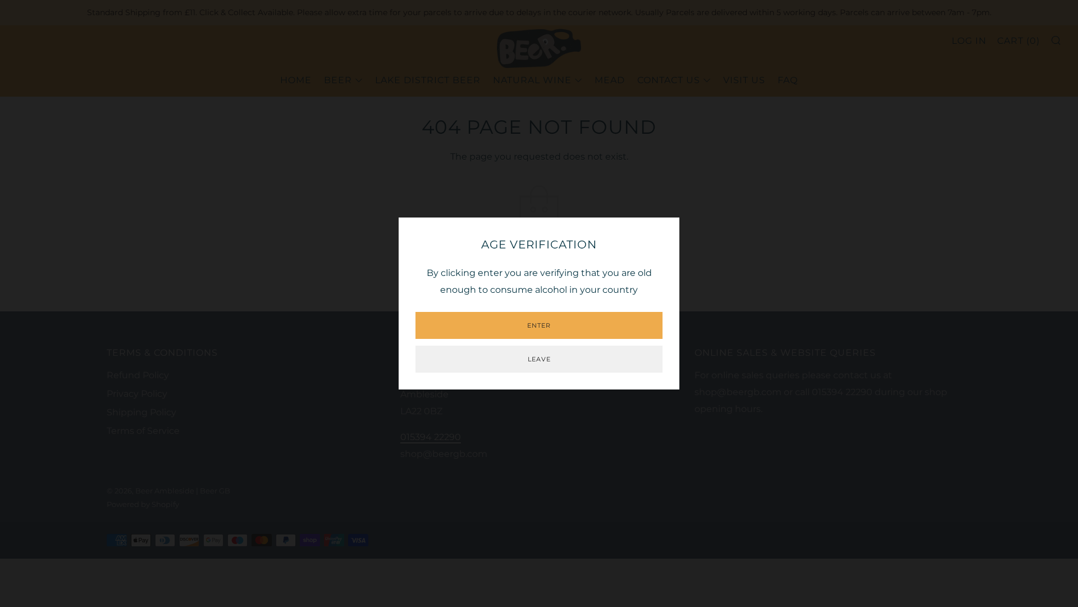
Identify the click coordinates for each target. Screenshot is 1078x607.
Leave (539, 359)
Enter (539, 325)
